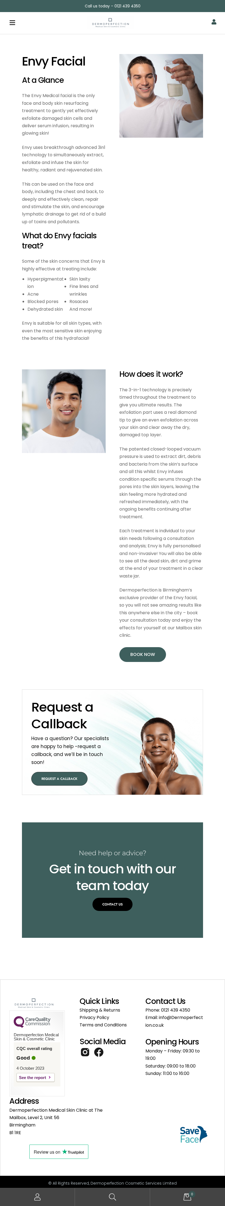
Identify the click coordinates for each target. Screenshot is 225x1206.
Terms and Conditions (103, 1025)
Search (112, 1197)
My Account (37, 1197)
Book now (142, 654)
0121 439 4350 (175, 1010)
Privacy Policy (94, 1017)
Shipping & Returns (100, 1010)
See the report (32, 1077)
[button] (39, 23)
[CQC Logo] (32, 1026)
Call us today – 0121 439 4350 (112, 6)
